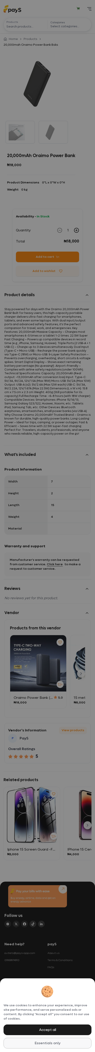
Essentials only (48, 1043)
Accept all (47, 1029)
